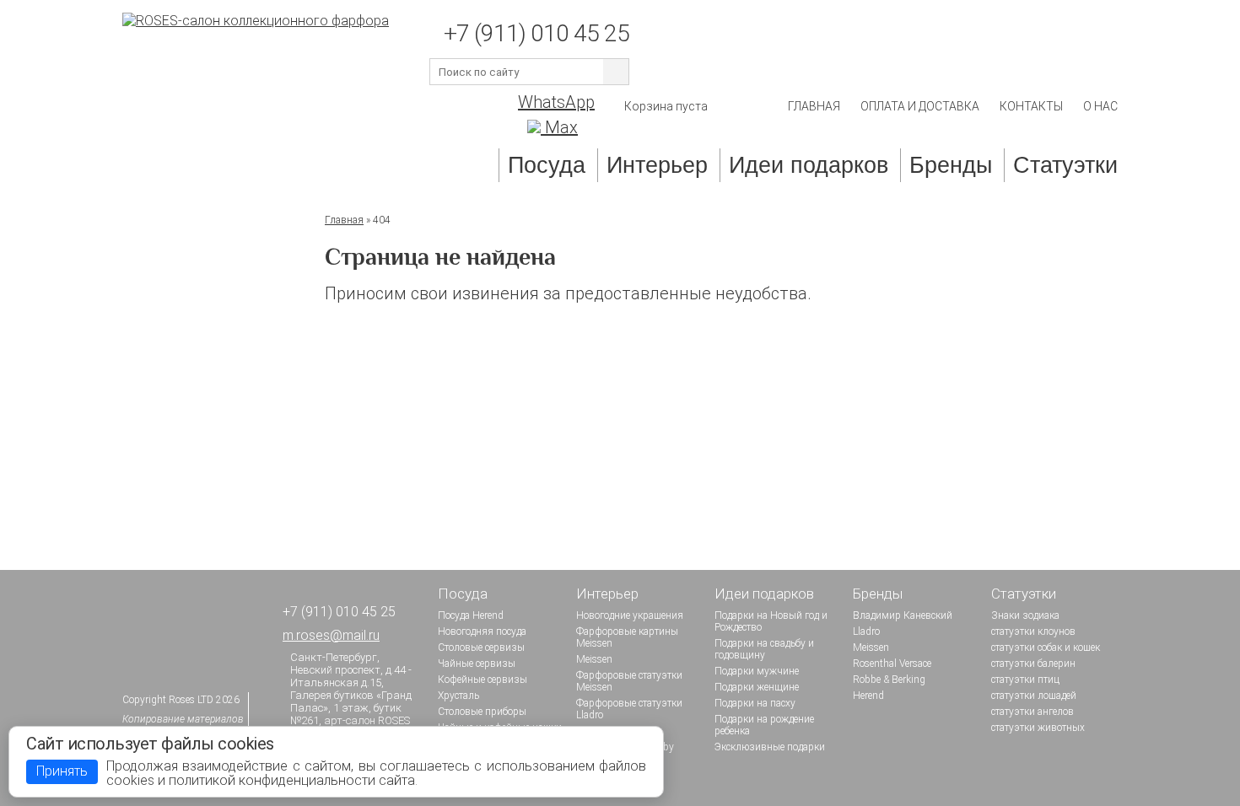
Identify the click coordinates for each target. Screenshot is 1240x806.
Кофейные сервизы (482, 679)
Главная (814, 106)
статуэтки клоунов (1033, 631)
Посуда (546, 165)
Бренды (950, 165)
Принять (62, 771)
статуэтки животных (1038, 727)
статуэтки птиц (1025, 679)
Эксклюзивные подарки (769, 747)
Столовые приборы (482, 711)
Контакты (1031, 106)
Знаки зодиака (1025, 615)
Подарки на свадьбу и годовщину (764, 649)
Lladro (866, 631)
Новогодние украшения (629, 615)
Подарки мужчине (756, 671)
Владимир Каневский (902, 615)
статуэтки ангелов (1032, 711)
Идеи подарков (808, 165)
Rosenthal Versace (892, 663)
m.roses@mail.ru (331, 635)
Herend (868, 695)
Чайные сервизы (476, 663)
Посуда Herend (471, 615)
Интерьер (657, 165)
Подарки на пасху (754, 703)
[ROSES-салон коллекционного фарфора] (255, 21)
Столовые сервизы (481, 647)
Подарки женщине (756, 687)
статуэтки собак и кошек (1045, 647)
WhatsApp (556, 102)
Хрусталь (458, 695)
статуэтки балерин (1033, 663)
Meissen (594, 659)
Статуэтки (1065, 165)
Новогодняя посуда (482, 631)
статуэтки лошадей (1033, 695)
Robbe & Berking (889, 679)
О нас (1100, 106)
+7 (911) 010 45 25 (536, 33)
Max (559, 127)
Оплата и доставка (919, 106)
